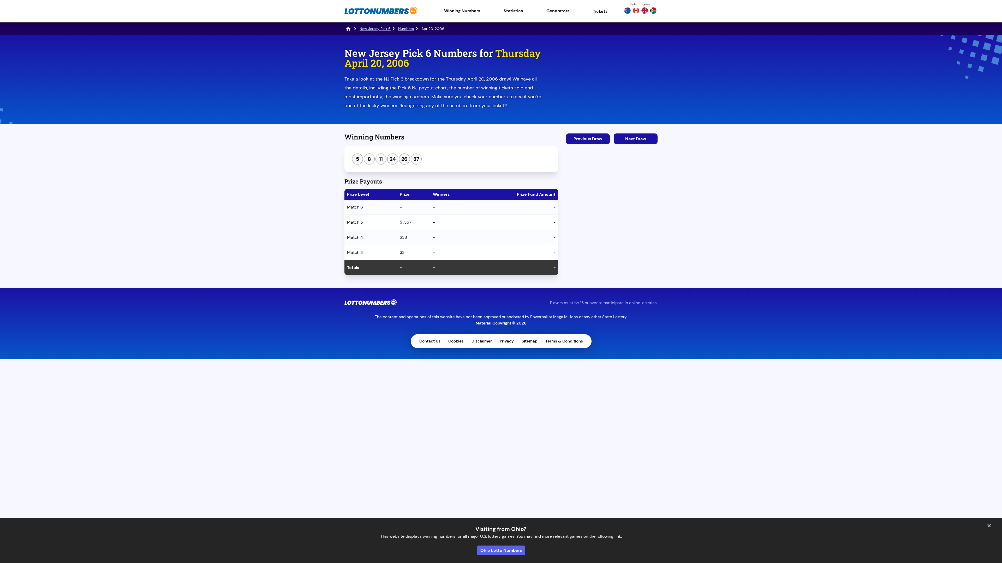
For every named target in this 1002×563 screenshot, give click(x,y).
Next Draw (635, 139)
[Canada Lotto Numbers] (636, 11)
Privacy (507, 341)
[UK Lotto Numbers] (644, 11)
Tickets (600, 11)
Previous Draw (588, 139)
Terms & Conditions (564, 341)
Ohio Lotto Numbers (501, 550)
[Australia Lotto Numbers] (627, 11)
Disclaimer (482, 341)
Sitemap (530, 341)
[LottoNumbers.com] (381, 14)
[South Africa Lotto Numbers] (653, 11)
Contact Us (429, 341)
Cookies (456, 341)
